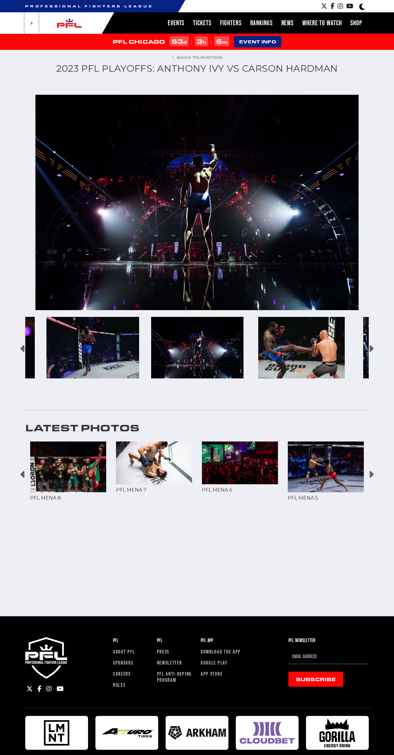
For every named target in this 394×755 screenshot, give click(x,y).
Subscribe (316, 679)
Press (163, 651)
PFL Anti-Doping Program (174, 677)
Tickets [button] (202, 22)
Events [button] (176, 22)
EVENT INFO (257, 42)
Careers (122, 674)
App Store (212, 674)
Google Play (214, 662)
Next (371, 348)
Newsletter (169, 662)
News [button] (287, 22)
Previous (23, 348)
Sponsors (123, 662)
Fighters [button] (231, 22)
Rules (119, 685)
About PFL (124, 651)
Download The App (221, 651)
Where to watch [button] (322, 22)
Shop (356, 22)
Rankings (261, 22)
